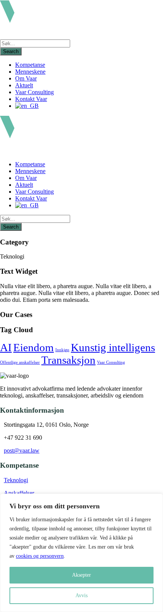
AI (6, 347)
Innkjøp (62, 350)
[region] (81, 553)
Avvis (81, 595)
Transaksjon (68, 360)
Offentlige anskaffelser (20, 362)
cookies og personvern (40, 556)
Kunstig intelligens (113, 347)
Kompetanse (30, 65)
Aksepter (81, 575)
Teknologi (16, 480)
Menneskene (30, 71)
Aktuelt (24, 85)
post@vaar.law (21, 450)
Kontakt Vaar (31, 99)
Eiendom (33, 347)
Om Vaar (26, 78)
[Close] (155, 500)
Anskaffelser (19, 493)
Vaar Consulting (34, 92)
